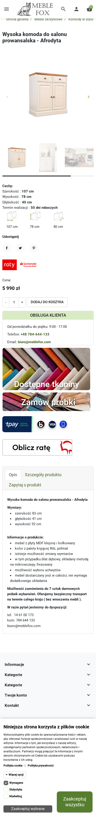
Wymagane (16, 782)
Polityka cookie (12, 765)
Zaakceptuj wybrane (28, 809)
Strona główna (17, 19)
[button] (63, 9)
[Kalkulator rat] (37, 447)
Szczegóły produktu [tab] (43, 474)
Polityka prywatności (41, 765)
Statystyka (15, 789)
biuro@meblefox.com (34, 342)
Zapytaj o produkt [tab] (25, 484)
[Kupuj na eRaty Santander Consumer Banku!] (21, 264)
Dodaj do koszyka (47, 302)
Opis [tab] (13, 474)
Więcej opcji (16, 774)
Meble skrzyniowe (48, 19)
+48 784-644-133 (35, 334)
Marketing (15, 796)
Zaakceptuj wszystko (74, 801)
